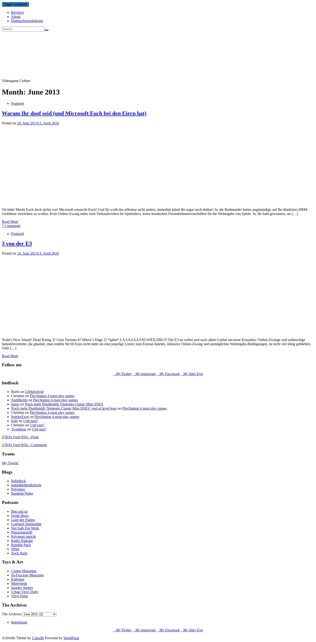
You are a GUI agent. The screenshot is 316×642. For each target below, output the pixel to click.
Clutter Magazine (23, 571)
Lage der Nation (23, 520)
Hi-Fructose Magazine (27, 575)
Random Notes (22, 493)
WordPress (71, 638)
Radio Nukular (22, 541)
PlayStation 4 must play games (52, 396)
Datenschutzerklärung (27, 21)
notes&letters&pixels (26, 485)
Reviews (17, 12)
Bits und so (19, 511)
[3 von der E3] (84, 332)
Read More (10, 222)
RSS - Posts (30, 437)
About (15, 17)
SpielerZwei (20, 417)
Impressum (19, 622)
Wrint (15, 549)
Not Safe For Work (25, 528)
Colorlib (38, 638)
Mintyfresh (19, 583)
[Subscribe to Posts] (11, 437)
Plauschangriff (21, 532)
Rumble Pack (21, 545)
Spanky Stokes (22, 588)
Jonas (15, 404)
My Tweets (10, 463)
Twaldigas (18, 429)
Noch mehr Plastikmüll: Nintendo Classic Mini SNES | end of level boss (64, 408)
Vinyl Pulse (19, 596)
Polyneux (18, 489)
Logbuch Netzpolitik (26, 524)
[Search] (46, 30)
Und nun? (30, 421)
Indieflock (18, 481)
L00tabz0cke (34, 392)
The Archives (12, 614)
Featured (17, 103)
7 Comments (11, 226)
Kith (14, 421)
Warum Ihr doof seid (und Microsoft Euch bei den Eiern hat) (74, 113)
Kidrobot (17, 579)
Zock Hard (19, 553)
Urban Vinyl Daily (24, 592)
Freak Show (20, 516)
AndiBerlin (19, 400)
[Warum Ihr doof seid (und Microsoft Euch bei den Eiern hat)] (84, 202)
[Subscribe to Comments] (11, 445)
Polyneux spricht (23, 536)
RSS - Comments (34, 445)
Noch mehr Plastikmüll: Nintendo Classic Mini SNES (64, 404)
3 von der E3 (17, 243)
